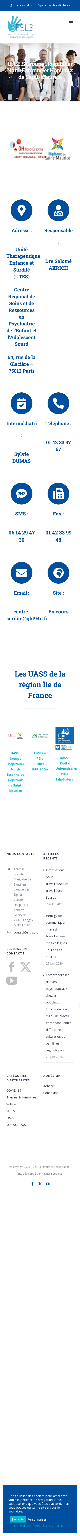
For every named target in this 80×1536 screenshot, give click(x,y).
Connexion (50, 1093)
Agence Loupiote (52, 1173)
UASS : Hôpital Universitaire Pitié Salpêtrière (66, 768)
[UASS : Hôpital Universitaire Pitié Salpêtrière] (64, 738)
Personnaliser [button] (37, 1519)
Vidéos (11, 1104)
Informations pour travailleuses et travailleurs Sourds (57, 883)
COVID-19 (13, 1090)
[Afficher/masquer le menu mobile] (71, 21)
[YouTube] (11, 980)
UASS (10, 1118)
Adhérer (49, 1086)
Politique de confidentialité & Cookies (36, 1525)
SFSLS (10, 1111)
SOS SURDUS (16, 1124)
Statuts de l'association (56, 1167)
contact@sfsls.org (25, 932)
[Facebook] (11, 967)
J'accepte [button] (18, 1519)
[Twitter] (25, 967)
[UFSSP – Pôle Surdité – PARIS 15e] (40, 736)
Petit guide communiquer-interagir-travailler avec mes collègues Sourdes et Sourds (56, 936)
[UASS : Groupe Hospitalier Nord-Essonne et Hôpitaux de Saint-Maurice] (15, 736)
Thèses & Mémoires (21, 1097)
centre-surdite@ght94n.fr (27, 615)
